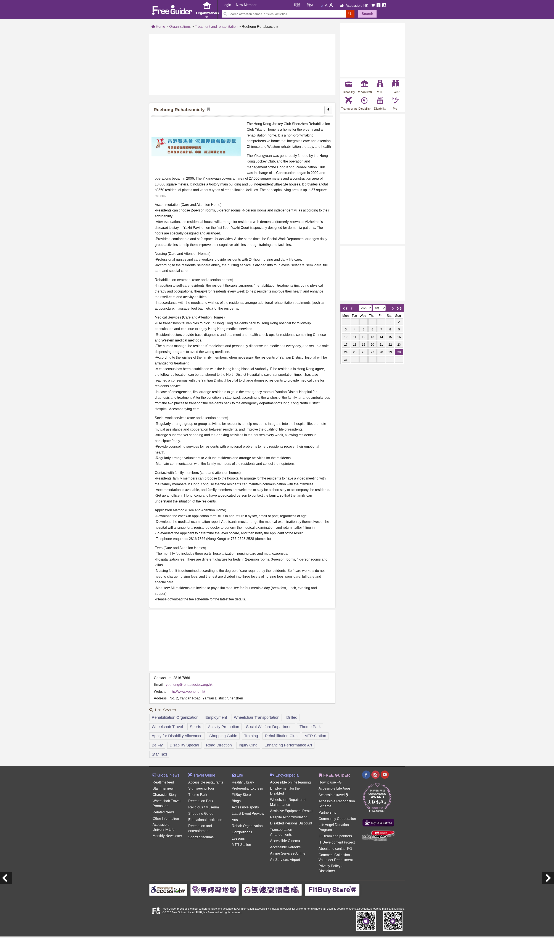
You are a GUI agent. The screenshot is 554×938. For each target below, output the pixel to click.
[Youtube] (385, 775)
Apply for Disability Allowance (177, 736)
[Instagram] (384, 5)
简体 (310, 5)
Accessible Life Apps (335, 788)
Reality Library (243, 782)
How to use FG (330, 782)
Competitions (242, 832)
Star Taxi (159, 754)
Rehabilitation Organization (175, 717)
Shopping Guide (223, 736)
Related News (163, 812)
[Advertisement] (242, 64)
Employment (216, 717)
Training (251, 736)
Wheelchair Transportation (256, 717)
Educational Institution (205, 820)
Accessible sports (245, 807)
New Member (246, 5)
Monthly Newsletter (167, 836)
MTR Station (315, 736)
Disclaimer (327, 871)
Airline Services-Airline (287, 853)
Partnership (327, 812)
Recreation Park (200, 801)
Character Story (165, 795)
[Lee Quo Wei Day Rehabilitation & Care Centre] (6, 878)
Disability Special (184, 745)
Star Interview (163, 788)
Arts (235, 820)
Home (160, 26)
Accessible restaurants (205, 782)
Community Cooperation (337, 819)
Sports (195, 727)
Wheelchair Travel (167, 727)
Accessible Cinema (285, 841)
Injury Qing (248, 745)
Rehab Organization (247, 826)
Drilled (291, 717)
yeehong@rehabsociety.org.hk (189, 684)
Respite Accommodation (289, 817)
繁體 (296, 5)
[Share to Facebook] (328, 110)
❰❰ (345, 307)
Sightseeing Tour (201, 788)
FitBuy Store (241, 795)
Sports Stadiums (201, 837)
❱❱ (399, 307)
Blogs (236, 801)
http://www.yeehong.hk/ (187, 691)
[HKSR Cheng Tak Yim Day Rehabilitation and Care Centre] (548, 878)
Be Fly (157, 745)
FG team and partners (335, 836)
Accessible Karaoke (285, 847)
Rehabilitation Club (281, 736)
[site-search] (350, 14)
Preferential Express (247, 788)
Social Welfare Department (269, 727)
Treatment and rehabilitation (216, 26)
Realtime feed (163, 782)
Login (226, 5)
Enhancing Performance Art (288, 745)
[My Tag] (207, 109)
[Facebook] (379, 5)
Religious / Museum (203, 807)
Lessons (238, 838)
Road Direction (219, 745)
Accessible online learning (290, 782)
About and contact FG (335, 848)
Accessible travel (332, 795)
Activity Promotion (223, 727)
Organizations (180, 26)
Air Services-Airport (285, 860)
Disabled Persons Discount (291, 823)
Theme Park (310, 727)
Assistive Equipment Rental (291, 811)
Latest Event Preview (248, 813)
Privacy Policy (329, 866)
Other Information (166, 818)
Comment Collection (334, 855)
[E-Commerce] (373, 5)
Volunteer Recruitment (336, 860)
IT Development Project (337, 842)
